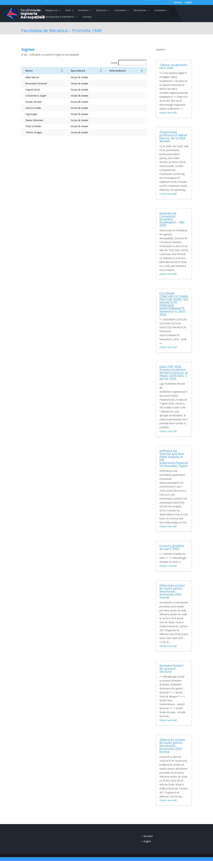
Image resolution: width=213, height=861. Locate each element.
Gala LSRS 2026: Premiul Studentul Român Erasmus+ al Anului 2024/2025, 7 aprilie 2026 (173, 373)
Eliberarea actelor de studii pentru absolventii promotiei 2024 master (172, 591)
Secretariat (140, 10)
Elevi (68, 10)
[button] (62, 71)
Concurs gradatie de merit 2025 (171, 547)
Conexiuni (160, 10)
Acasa (37, 10)
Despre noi (52, 10)
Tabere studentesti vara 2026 (173, 66)
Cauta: (114, 62)
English (188, 2)
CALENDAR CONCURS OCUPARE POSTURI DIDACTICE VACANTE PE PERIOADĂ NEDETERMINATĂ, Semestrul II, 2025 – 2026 (173, 303)
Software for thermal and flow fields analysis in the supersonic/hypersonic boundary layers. (173, 458)
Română (178, 2)
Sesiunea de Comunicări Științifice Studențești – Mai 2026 (171, 219)
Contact (87, 17)
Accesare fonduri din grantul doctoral (171, 669)
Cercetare (120, 10)
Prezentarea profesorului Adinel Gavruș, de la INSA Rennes (173, 136)
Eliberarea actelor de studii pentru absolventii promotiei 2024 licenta (172, 746)
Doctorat (101, 10)
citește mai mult (168, 112)
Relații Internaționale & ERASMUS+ (54, 17)
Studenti (83, 10)
